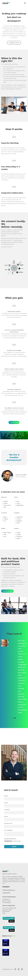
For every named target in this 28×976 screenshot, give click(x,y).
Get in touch (14, 422)
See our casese (7, 591)
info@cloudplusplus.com (8, 890)
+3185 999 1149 (6, 892)
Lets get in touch (14, 42)
